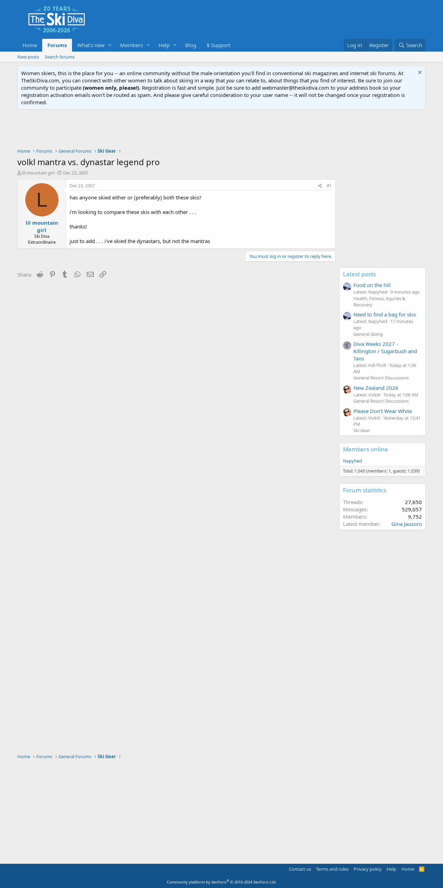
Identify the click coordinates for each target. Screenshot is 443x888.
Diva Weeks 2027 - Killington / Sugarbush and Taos (385, 351)
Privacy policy (368, 869)
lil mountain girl (38, 173)
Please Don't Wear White (382, 410)
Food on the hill (372, 284)
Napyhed (352, 461)
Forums (57, 45)
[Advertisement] (221, 128)
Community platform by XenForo (222, 882)
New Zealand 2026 (375, 387)
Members (131, 45)
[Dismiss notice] (419, 73)
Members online (365, 449)
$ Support (218, 45)
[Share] (320, 186)
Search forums (59, 57)
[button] (110, 45)
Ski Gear (361, 430)
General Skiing (368, 334)
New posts (28, 57)
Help (164, 45)
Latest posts (359, 274)
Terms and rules (332, 869)
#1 (329, 186)
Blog (190, 45)
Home (29, 45)
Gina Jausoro (406, 523)
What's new (91, 45)
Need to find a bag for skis (384, 314)
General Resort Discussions (381, 378)
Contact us (300, 869)
